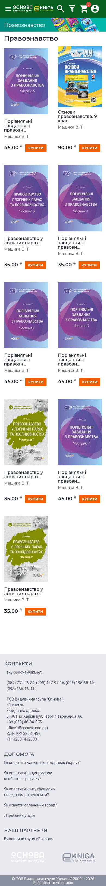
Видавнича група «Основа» (28, 839)
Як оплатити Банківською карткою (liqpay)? (42, 762)
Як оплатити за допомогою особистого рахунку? (28, 776)
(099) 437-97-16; (50, 683)
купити (35, 148)
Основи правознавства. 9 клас (77, 116)
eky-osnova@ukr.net (24, 672)
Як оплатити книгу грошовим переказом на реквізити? (29, 792)
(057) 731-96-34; (21, 683)
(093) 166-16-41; (21, 689)
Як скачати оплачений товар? (30, 805)
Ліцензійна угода (19, 815)
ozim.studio (63, 883)
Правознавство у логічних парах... (23, 240)
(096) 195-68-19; (80, 683)
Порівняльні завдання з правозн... (18, 125)
